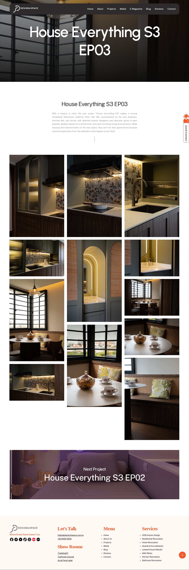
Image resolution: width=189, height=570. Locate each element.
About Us (107, 539)
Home (106, 535)
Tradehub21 (63, 553)
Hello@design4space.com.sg (71, 535)
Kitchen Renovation (151, 557)
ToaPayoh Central (66, 557)
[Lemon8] (38, 540)
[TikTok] (25, 540)
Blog (105, 550)
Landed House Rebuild (152, 550)
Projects (107, 542)
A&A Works (147, 553)
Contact (107, 557)
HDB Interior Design (151, 535)
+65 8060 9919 (65, 539)
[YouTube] (20, 540)
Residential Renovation (152, 539)
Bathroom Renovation (152, 560)
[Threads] (29, 540)
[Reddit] (34, 540)
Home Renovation (150, 542)
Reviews (107, 553)
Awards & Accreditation (152, 546)
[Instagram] (16, 540)
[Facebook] (12, 540)
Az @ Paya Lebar (65, 560)
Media (106, 546)
